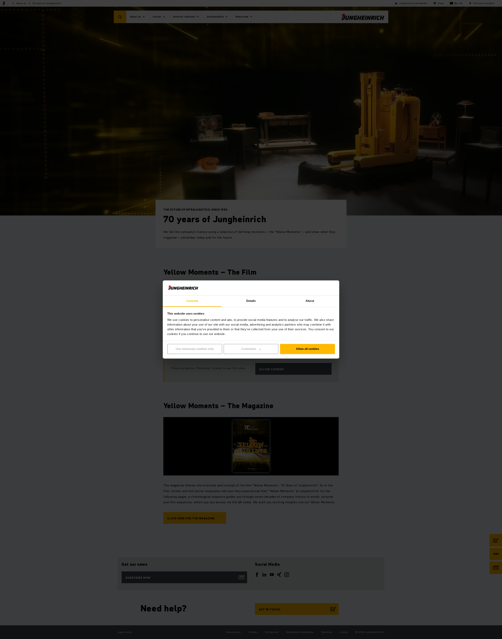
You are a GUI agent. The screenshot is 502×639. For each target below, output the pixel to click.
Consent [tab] (192, 300)
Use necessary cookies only (195, 349)
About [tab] (310, 300)
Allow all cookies (307, 349)
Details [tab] (251, 300)
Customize (248, 349)
